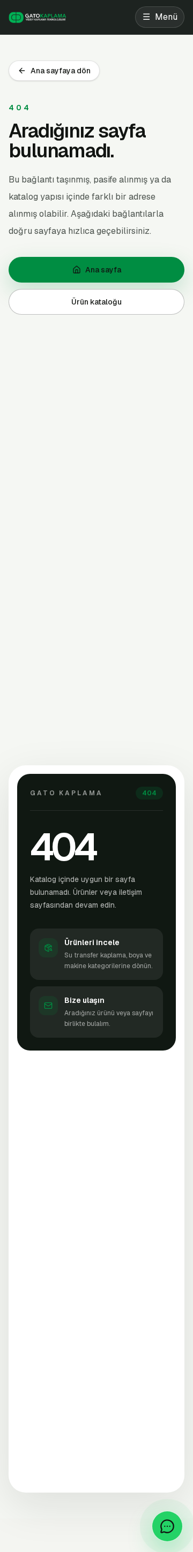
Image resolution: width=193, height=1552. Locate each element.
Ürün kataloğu (96, 302)
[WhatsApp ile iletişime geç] (167, 1526)
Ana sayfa (103, 270)
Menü (160, 16)
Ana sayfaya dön (61, 70)
